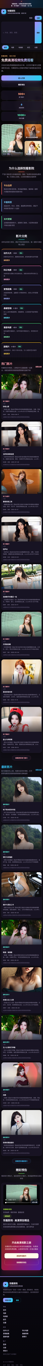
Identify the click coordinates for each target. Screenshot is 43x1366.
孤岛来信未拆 (7, 692)
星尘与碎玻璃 (7, 739)
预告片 (5, 1351)
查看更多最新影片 (21, 1161)
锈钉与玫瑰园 (7, 857)
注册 (38, 18)
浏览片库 (8, 1300)
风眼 (4, 1095)
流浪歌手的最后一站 (10, 597)
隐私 (12, 1365)
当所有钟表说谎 (8, 454)
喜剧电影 (6, 1337)
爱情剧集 (6, 1334)
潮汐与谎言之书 (8, 905)
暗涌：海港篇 (7, 952)
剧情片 (24, 1337)
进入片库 (21, 78)
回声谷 (5, 549)
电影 (12, 47)
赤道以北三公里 (8, 1000)
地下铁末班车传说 (9, 810)
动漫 (36, 47)
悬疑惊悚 (25, 1334)
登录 (30, 18)
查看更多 (7, 260)
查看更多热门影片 (21, 758)
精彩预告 (21, 85)
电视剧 (21, 47)
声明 (21, 1365)
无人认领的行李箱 (9, 1047)
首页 (5, 47)
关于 (4, 1365)
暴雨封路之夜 (7, 502)
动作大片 (6, 1330)
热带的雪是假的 (8, 1143)
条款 (17, 1365)
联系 (8, 1365)
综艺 (28, 47)
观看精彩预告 (21, 1262)
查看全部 (39, 367)
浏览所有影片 (21, 1256)
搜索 (38, 33)
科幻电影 (25, 1330)
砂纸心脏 (6, 406)
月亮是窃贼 (7, 644)
